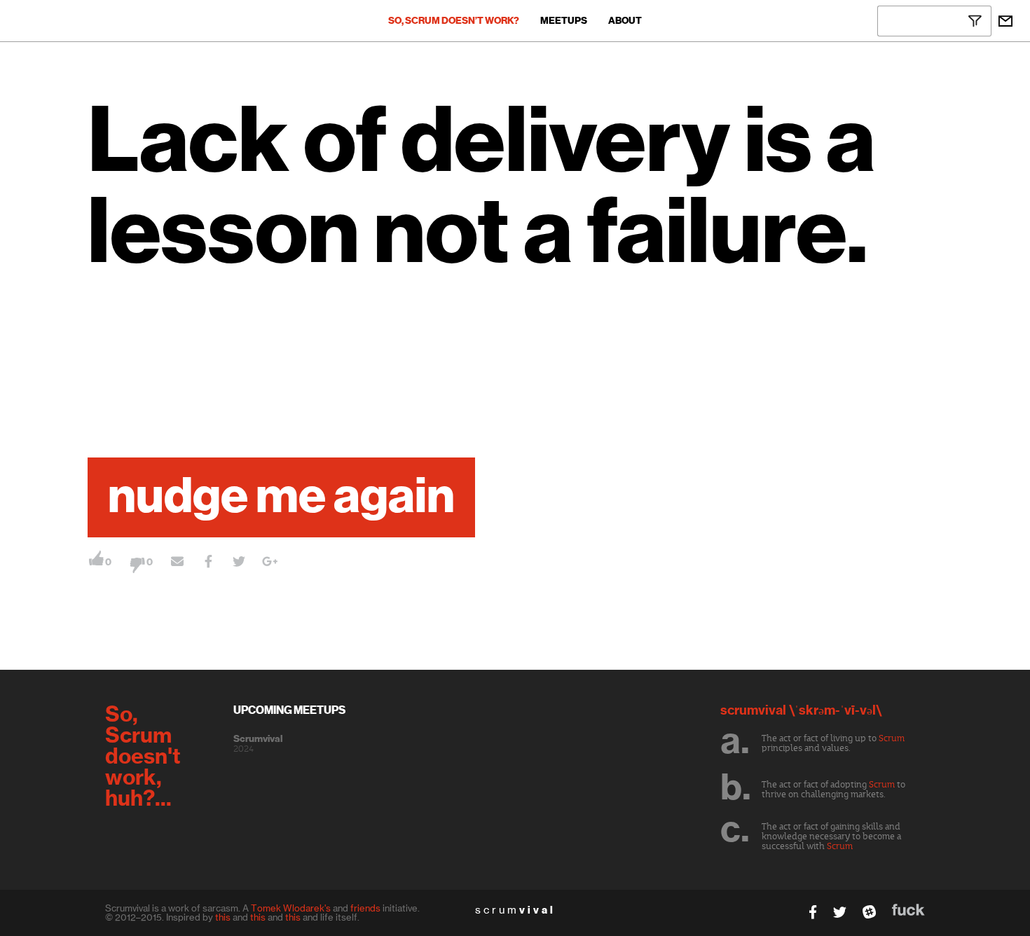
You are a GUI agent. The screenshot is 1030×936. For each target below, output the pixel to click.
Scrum (892, 738)
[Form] (1005, 21)
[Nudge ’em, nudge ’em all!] (177, 563)
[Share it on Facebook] (208, 563)
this (223, 917)
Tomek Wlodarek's (291, 908)
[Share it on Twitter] (238, 563)
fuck (908, 910)
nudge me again (281, 497)
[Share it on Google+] (269, 563)
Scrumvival (257, 739)
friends (365, 908)
